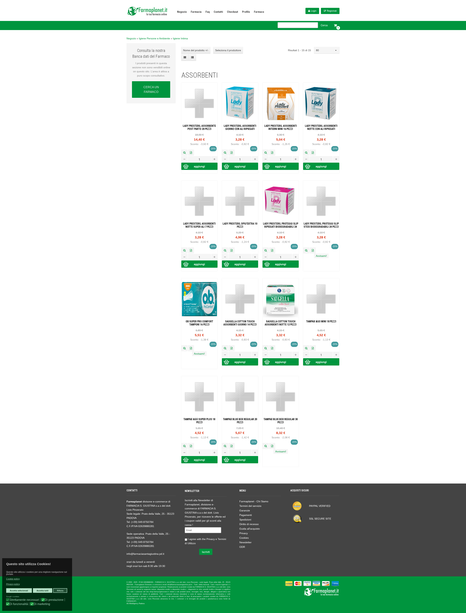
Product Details (191, 153)
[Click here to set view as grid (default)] (185, 57)
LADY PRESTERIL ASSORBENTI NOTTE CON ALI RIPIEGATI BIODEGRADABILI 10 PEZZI (321, 127)
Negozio (131, 38)
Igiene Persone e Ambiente (154, 38)
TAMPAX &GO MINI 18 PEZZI (321, 321)
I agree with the (205, 541)
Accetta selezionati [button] (19, 591)
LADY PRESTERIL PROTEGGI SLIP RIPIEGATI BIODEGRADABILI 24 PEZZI (280, 225)
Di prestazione (54, 600)
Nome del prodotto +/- (195, 50)
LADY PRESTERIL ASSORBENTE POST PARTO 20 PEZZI (199, 127)
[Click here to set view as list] (192, 57)
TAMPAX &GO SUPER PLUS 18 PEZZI (199, 421)
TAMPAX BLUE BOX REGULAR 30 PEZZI (281, 421)
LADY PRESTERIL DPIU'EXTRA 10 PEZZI (240, 225)
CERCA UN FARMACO (151, 89)
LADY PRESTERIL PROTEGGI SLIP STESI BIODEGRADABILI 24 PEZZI (321, 225)
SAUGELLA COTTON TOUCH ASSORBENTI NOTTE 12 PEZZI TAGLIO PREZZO (281, 323)
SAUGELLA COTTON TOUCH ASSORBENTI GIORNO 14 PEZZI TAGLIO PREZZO (240, 323)
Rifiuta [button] (60, 591)
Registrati (331, 10)
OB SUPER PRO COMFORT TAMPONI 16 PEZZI (199, 323)
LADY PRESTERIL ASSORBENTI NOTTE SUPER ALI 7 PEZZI (199, 225)
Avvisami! (321, 255)
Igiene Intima (180, 38)
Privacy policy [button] (13, 584)
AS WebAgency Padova (136, 603)
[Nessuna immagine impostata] (184, 153)
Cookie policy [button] (13, 579)
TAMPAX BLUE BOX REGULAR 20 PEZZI (240, 421)
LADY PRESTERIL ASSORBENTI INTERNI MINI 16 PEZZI (280, 127)
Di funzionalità (18, 604)
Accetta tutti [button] (42, 591)
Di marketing (42, 604)
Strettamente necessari (24, 600)
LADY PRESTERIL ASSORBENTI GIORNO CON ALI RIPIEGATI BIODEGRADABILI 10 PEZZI (240, 127)
